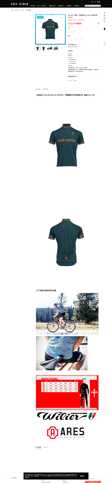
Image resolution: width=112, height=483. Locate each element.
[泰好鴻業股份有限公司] (19, 4)
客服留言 (64, 480)
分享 (71, 80)
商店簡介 (43, 480)
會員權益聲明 (65, 482)
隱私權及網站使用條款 (45, 482)
